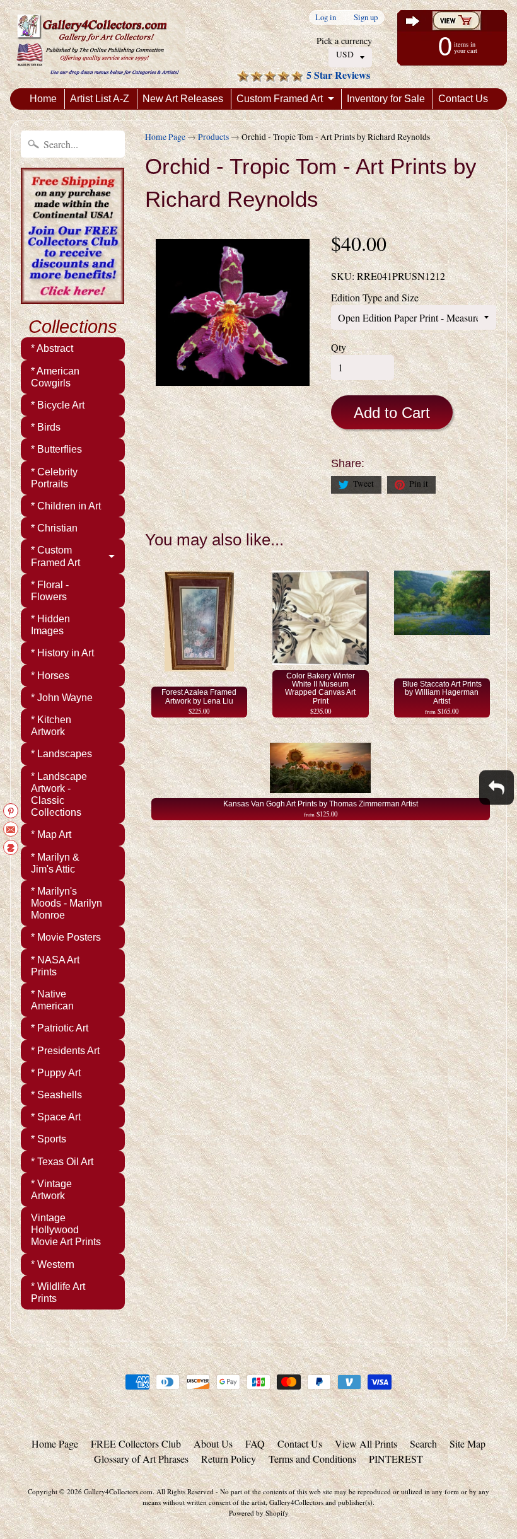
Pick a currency (344, 40)
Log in (325, 17)
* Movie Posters (66, 937)
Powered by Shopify (259, 1513)
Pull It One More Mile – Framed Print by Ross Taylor (158, 1488)
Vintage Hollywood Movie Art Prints (66, 1229)
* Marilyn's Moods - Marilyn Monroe (66, 903)
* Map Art (51, 834)
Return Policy (228, 1458)
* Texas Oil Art (62, 1161)
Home (43, 98)
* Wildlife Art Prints (58, 1292)
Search (423, 1443)
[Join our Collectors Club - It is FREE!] (72, 297)
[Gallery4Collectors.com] (97, 44)
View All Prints (366, 1443)
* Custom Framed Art (55, 556)
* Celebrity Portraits (54, 478)
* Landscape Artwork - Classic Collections (59, 794)
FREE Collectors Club (136, 1443)
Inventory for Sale (386, 98)
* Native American (52, 1000)
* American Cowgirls (55, 377)
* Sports (48, 1139)
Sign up (366, 17)
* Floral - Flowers (50, 590)
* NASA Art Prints (55, 966)
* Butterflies (56, 449)
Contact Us (463, 98)
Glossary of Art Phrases (141, 1458)
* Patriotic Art (59, 1028)
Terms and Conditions (312, 1458)
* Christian (54, 528)
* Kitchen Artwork (51, 725)
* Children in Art (66, 506)
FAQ (255, 1443)
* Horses (50, 675)
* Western (52, 1264)
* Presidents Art (65, 1050)
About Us (213, 1443)
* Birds (46, 427)
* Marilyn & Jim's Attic (55, 863)
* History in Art (62, 653)
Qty (338, 347)
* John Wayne (62, 697)
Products (213, 136)
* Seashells (56, 1094)
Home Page (165, 136)
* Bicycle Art (57, 405)
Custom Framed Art (279, 98)
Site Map (467, 1443)
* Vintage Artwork (51, 1189)
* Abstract (52, 348)
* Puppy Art (56, 1072)
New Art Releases (182, 98)
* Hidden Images (50, 624)
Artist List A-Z (99, 98)
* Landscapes (61, 753)
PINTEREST (396, 1458)
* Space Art (56, 1117)
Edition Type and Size (375, 297)
